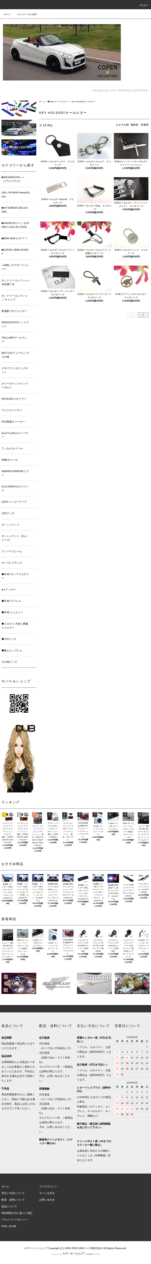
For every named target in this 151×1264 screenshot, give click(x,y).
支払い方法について (13, 1193)
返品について (9, 1206)
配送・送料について (13, 1199)
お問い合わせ (47, 1199)
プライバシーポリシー (14, 1219)
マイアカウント (48, 1186)
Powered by (56, 1254)
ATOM (12, 1226)
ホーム (7, 14)
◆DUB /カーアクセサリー (58, 102)
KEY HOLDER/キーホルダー (84, 102)
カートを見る (47, 1193)
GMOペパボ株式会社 (90, 1248)
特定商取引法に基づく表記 (16, 1213)
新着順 (145, 124)
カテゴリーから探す (27, 14)
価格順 (134, 124)
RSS (4, 1226)
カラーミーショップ (36, 1248)
